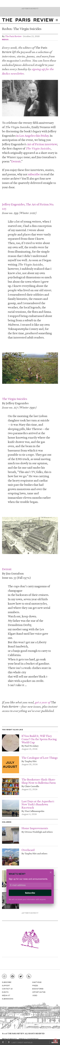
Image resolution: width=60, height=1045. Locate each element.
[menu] (56, 20)
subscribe (34, 174)
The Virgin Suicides (38, 148)
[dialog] (30, 888)
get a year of (42, 702)
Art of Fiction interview (42, 144)
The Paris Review (13, 36)
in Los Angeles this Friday (32, 135)
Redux (5, 39)
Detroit (16, 161)
